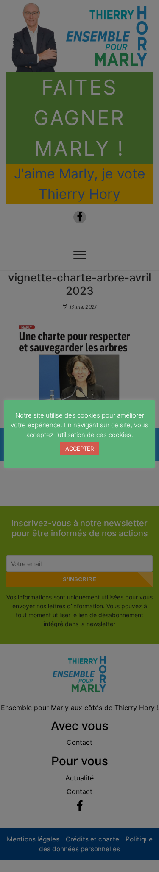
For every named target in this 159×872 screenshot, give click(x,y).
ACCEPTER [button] (79, 448)
